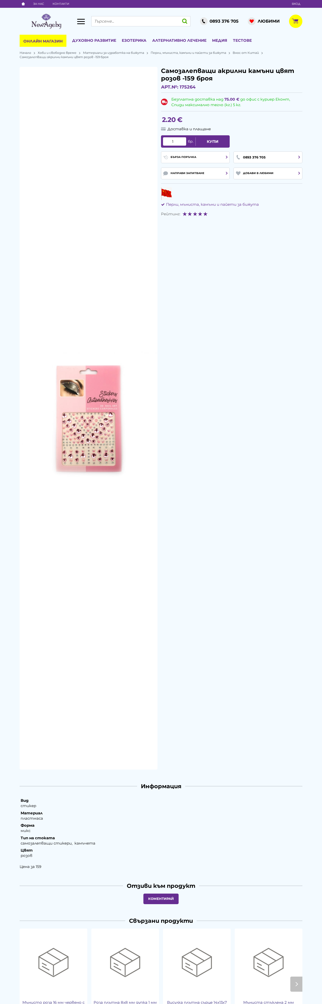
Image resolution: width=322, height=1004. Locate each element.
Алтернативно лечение (179, 40)
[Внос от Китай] (166, 193)
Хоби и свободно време (57, 53)
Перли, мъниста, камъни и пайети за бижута (188, 53)
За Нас (38, 4)
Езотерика (134, 40)
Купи (212, 141)
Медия (219, 40)
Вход (296, 4)
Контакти (61, 4)
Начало (25, 53)
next (296, 984)
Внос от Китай (246, 53)
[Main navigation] (81, 21)
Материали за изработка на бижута (113, 53)
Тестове (242, 40)
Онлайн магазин (43, 41)
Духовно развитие (94, 40)
